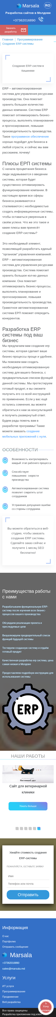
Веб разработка (11, 1002)
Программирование (30, 39)
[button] (17, 828)
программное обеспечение (30, 136)
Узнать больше (28, 806)
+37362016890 (24, 20)
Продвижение (10, 996)
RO (47, 5)
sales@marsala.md (13, 968)
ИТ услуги (8, 986)
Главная (7, 39)
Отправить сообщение (15, 946)
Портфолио (9, 941)
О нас (5, 936)
